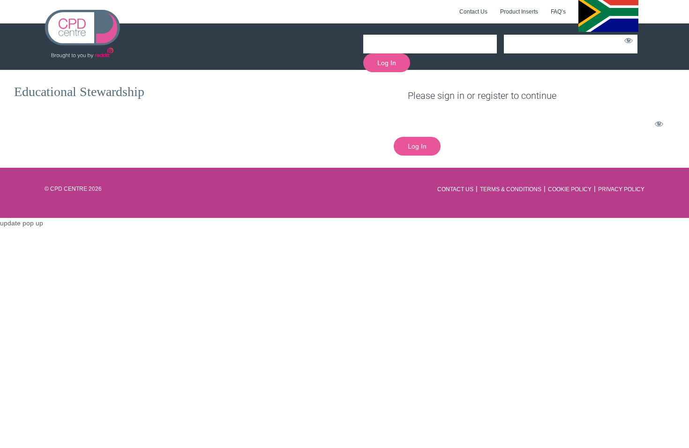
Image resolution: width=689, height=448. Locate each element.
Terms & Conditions (510, 189)
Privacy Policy (621, 189)
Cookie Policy (570, 189)
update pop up (21, 223)
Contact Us (455, 189)
